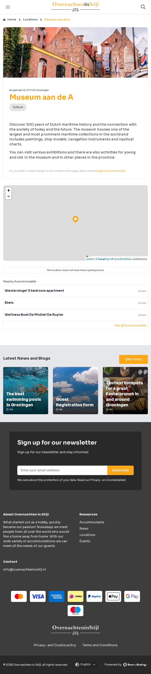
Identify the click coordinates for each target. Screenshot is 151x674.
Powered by (113, 664)
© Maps (103, 259)
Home (11, 19)
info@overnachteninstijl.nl (110, 170)
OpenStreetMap (122, 259)
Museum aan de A (57, 19)
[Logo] (75, 7)
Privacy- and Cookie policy (55, 645)
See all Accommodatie (130, 325)
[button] (8, 190)
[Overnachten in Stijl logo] (75, 630)
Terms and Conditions (100, 645)
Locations (30, 19)
